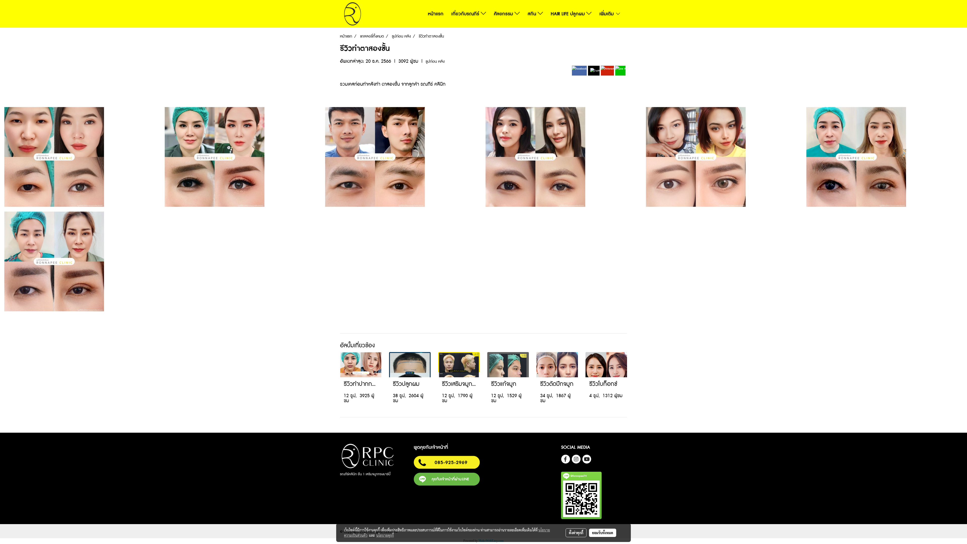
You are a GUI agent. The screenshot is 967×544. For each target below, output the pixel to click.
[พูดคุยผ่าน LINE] (447, 479)
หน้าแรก (435, 14)
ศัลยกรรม (504, 14)
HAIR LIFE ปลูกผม (568, 14)
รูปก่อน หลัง (435, 61)
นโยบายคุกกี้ (385, 535)
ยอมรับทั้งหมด (602, 532)
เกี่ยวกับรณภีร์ (466, 14)
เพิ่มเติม (607, 14)
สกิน (533, 14)
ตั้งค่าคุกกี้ (576, 532)
